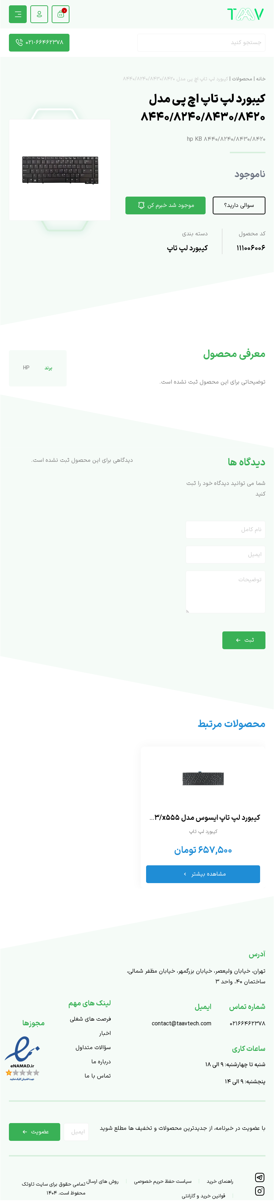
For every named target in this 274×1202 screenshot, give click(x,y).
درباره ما (101, 1062)
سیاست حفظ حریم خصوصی (162, 1181)
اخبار (105, 1033)
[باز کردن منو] (18, 14)
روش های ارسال (102, 1181)
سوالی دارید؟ (239, 205)
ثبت (249, 640)
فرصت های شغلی (90, 1019)
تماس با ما (97, 1076)
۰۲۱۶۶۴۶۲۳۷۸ (247, 1024)
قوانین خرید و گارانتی (203, 1196)
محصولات (242, 79)
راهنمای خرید (220, 1181)
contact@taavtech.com (181, 1024)
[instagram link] (259, 1194)
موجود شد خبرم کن (171, 205)
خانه (260, 79)
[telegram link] (259, 1181)
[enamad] (22, 1082)
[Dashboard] (39, 14)
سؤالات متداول (93, 1047)
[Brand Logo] (245, 14)
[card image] (203, 778)
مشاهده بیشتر (208, 874)
